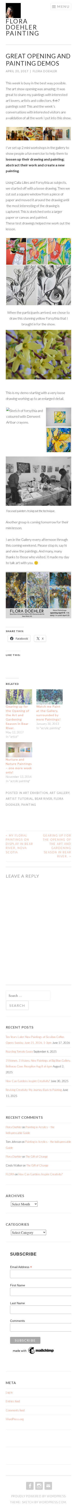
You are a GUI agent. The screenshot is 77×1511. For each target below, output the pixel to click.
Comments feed (15, 1410)
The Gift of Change (37, 1156)
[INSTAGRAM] (38, 1486)
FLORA (10, 1174)
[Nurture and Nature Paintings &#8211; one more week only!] (19, 749)
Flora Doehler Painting (22, 27)
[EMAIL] (48, 1486)
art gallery (60, 793)
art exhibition (35, 793)
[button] (14, 134)
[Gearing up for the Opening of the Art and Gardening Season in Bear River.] (19, 696)
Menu (63, 6)
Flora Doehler (45, 71)
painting (28, 804)
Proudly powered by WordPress (38, 1496)
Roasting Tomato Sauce (19, 1051)
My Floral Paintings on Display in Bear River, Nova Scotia (19, 844)
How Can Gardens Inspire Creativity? (28, 1081)
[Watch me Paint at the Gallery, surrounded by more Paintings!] (49, 696)
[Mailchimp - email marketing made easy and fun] (33, 1354)
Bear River (43, 798)
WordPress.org (15, 1419)
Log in (9, 1392)
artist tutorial (19, 798)
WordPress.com (52, 1502)
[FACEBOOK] (29, 1486)
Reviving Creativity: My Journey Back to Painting (34, 1090)
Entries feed (13, 1401)
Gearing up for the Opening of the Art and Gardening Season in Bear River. (57, 846)
